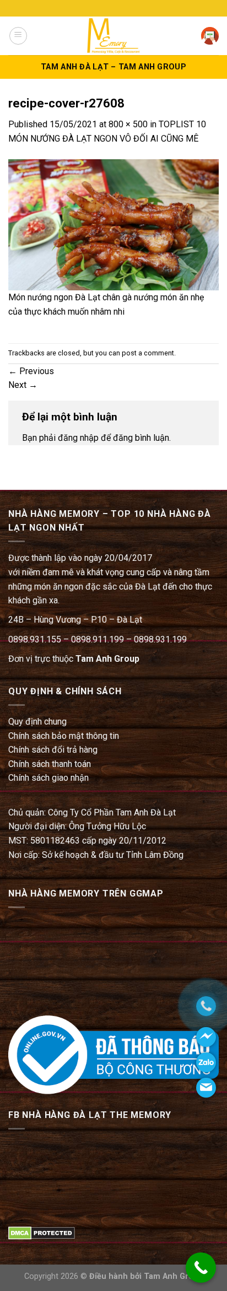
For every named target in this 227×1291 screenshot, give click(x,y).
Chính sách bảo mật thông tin (63, 736)
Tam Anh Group (107, 658)
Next (22, 385)
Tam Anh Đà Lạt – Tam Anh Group (113, 67)
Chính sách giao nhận (48, 778)
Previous (31, 371)
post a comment (148, 353)
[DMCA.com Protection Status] (41, 1232)
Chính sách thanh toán (49, 764)
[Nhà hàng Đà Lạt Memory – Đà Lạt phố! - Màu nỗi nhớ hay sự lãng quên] (113, 35)
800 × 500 (128, 124)
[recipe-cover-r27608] (113, 224)
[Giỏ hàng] (210, 35)
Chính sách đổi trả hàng (53, 749)
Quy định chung (37, 721)
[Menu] (18, 36)
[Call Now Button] (201, 1267)
